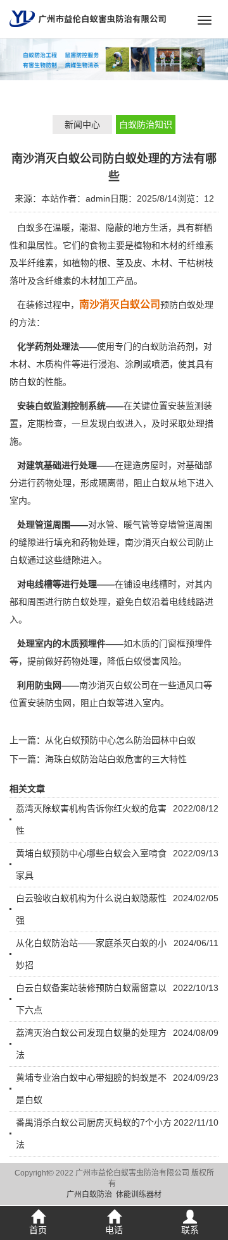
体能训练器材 (139, 1194)
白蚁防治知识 (145, 124)
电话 (114, 1230)
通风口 (190, 685)
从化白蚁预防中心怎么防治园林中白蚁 (120, 740)
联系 (190, 1230)
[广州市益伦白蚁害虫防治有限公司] (88, 18)
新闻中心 (82, 124)
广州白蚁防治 (89, 1194)
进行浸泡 (98, 364)
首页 (38, 1230)
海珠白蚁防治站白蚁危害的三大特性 (116, 759)
